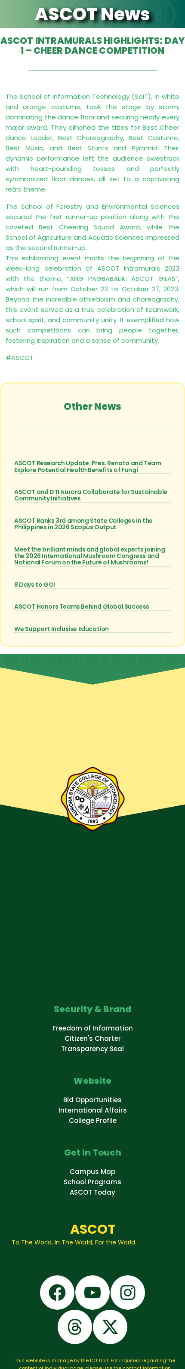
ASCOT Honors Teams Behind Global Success (81, 606)
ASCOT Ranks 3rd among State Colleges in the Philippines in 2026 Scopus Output (83, 523)
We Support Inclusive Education (61, 629)
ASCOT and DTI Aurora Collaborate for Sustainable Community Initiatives (90, 495)
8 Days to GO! (34, 584)
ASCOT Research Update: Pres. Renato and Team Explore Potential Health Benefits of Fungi (87, 466)
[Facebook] (57, 1292)
